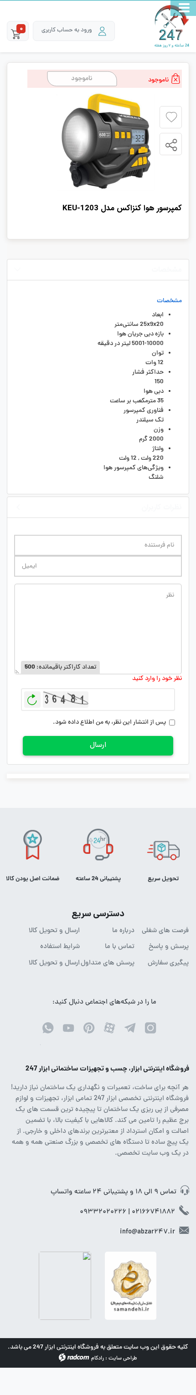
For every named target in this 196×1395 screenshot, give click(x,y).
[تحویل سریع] (163, 847)
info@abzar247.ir (147, 1232)
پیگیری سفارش (168, 964)
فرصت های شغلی (165, 931)
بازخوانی (32, 697)
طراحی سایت (122, 1358)
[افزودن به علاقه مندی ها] (171, 117)
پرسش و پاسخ (169, 947)
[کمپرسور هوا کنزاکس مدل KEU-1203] (105, 141)
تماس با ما (119, 947)
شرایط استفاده (60, 947)
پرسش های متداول (107, 964)
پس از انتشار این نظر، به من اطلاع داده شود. (109, 722)
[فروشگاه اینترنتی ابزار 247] (172, 26)
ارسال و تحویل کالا (54, 931)
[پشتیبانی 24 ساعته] (98, 847)
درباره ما (123, 931)
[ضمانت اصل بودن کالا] (33, 847)
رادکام (97, 1358)
